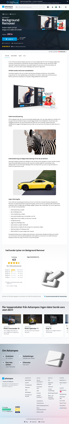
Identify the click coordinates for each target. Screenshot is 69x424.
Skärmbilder (14, 55)
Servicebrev (63, 405)
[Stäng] (67, 1)
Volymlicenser (40, 403)
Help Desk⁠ (62, 380)
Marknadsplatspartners (41, 405)
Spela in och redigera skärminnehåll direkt (53, 331)
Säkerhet (27, 387)
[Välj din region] (56, 7)
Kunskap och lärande (28, 395)
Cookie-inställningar (51, 389)
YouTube (42, 422)
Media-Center (40, 412)
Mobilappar (28, 392)
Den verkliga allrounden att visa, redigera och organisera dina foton (11, 332)
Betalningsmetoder (52, 393)
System (27, 382)
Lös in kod (62, 400)
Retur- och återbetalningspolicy (51, 397)
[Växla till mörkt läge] (52, 7)
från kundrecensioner (18, 46)
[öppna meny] (65, 7)
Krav (24, 55)
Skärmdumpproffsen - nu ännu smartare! (31, 1)
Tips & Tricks (63, 403)
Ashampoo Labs (39, 387)
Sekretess (50, 386)
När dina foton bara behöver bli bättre (32, 331)
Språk (20, 55)
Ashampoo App (62, 397)
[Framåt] (66, 325)
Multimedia (28, 380)
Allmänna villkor (50, 383)
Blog (27, 422)
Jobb (38, 390)
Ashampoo (63, 408)
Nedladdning (63, 394)
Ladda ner (10, 39)
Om (49, 380)
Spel (26, 390)
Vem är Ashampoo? (40, 381)
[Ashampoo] (8, 378)
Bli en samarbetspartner (41, 408)
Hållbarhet (39, 384)
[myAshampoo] (48, 7)
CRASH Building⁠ (39, 396)
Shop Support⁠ (63, 382)
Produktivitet (28, 385)
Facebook (34, 422)
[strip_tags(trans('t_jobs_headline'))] (17, 409)
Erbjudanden (63, 390)
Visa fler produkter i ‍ (57, 51)
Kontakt (39, 393)
